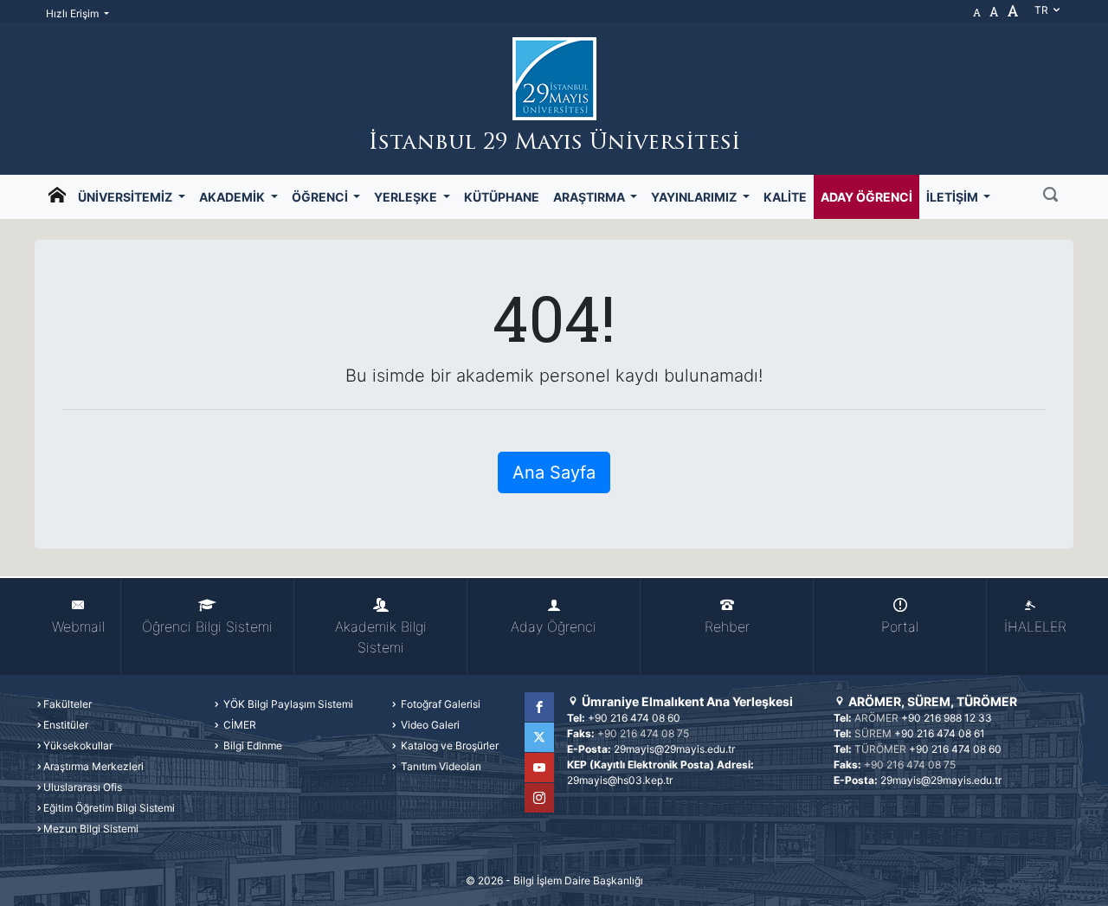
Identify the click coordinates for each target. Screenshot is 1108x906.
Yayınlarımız (695, 197)
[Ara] (1050, 196)
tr (1042, 9)
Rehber (727, 626)
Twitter (539, 737)
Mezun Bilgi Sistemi (90, 828)
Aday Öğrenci (866, 197)
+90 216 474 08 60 (634, 717)
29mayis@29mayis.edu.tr (674, 748)
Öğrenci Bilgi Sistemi (207, 626)
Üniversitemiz (126, 197)
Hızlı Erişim (73, 13)
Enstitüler (65, 724)
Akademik (233, 197)
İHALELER (1035, 626)
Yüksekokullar (78, 745)
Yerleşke (407, 197)
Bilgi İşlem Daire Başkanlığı (578, 880)
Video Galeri (429, 724)
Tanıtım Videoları (439, 766)
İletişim (953, 197)
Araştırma (590, 197)
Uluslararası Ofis (82, 787)
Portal (899, 626)
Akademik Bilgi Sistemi (381, 637)
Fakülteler (67, 703)
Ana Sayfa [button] (554, 472)
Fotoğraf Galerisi (439, 703)
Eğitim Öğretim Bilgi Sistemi (109, 807)
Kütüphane (501, 197)
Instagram (539, 798)
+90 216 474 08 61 (939, 733)
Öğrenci (321, 197)
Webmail (78, 626)
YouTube (539, 767)
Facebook (539, 707)
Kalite (785, 197)
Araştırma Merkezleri (93, 766)
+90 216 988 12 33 (946, 717)
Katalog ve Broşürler (448, 745)
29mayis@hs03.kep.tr (620, 780)
